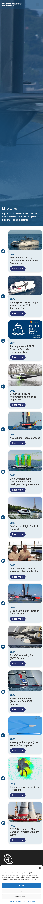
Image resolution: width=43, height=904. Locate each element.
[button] (40, 868)
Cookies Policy (12, 901)
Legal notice (31, 901)
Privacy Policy (22, 901)
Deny (21, 891)
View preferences (21, 897)
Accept (21, 885)
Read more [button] (17, 268)
